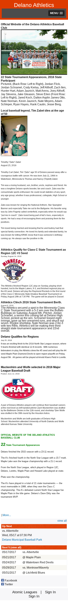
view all (62, 520)
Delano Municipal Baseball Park (22, 539)
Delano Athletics (34, 5)
